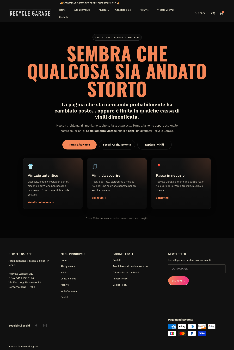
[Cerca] (197, 13)
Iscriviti (178, 280)
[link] (82, 9)
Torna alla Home (79, 144)
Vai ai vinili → (101, 197)
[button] (200, 13)
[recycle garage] (30, 13)
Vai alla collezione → (41, 202)
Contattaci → (164, 197)
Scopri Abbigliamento (117, 144)
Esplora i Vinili (154, 144)
